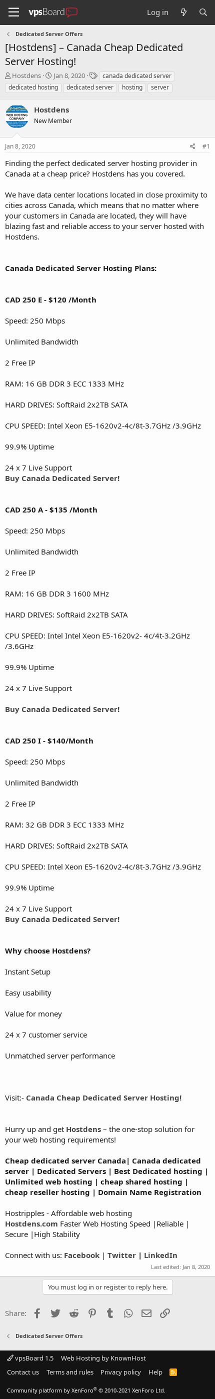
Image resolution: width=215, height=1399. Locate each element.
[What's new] (183, 12)
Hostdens (26, 75)
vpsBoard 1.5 (34, 1358)
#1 (206, 146)
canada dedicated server (137, 76)
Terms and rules (70, 1372)
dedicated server (90, 87)
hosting (132, 87)
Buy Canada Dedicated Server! (62, 478)
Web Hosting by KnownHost (103, 1358)
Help (155, 1372)
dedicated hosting (33, 87)
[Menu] (14, 12)
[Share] (192, 146)
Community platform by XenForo (86, 1390)
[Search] (203, 12)
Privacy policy (120, 1372)
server (160, 87)
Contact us (23, 1372)
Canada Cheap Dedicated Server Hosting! (104, 1097)
